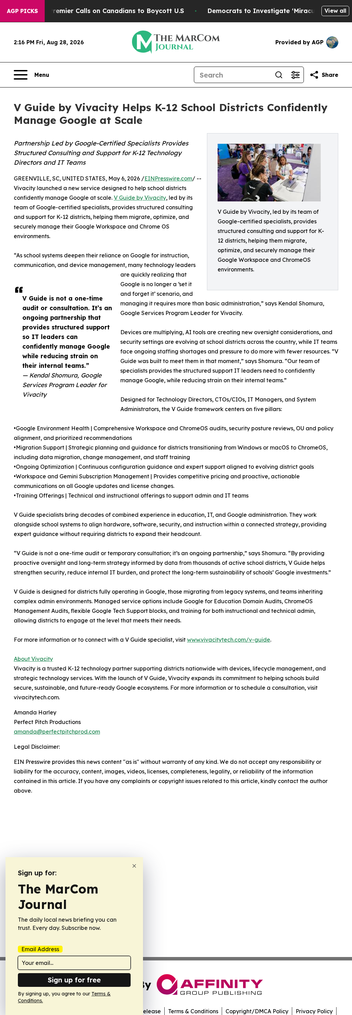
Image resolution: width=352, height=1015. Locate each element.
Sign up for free (74, 980)
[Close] (134, 866)
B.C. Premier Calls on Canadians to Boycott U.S (109, 11)
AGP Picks (22, 11)
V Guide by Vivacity (140, 197)
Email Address (40, 949)
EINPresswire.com (168, 178)
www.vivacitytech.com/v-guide (228, 639)
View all (335, 10)
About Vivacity (33, 658)
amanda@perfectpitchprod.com (57, 731)
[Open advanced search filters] (295, 75)
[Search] (279, 75)
